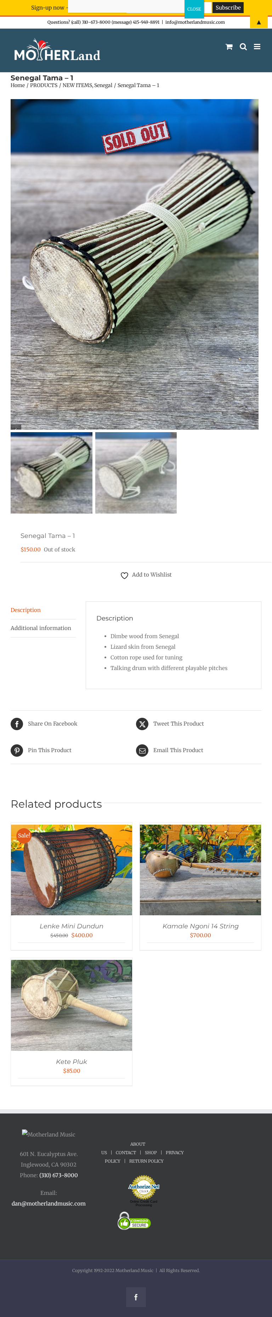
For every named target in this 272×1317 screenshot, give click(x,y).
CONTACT (126, 1152)
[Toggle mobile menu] (257, 46)
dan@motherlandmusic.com (49, 1203)
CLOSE (194, 9)
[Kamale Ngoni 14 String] (200, 829)
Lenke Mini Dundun (71, 926)
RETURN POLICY (146, 1161)
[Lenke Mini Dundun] (71, 829)
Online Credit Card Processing (143, 1203)
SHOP (151, 1152)
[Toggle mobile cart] (229, 46)
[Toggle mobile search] (243, 46)
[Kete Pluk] (71, 965)
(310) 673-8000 (58, 1175)
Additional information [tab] (41, 628)
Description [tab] (26, 610)
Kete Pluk (71, 1062)
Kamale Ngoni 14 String (201, 926)
